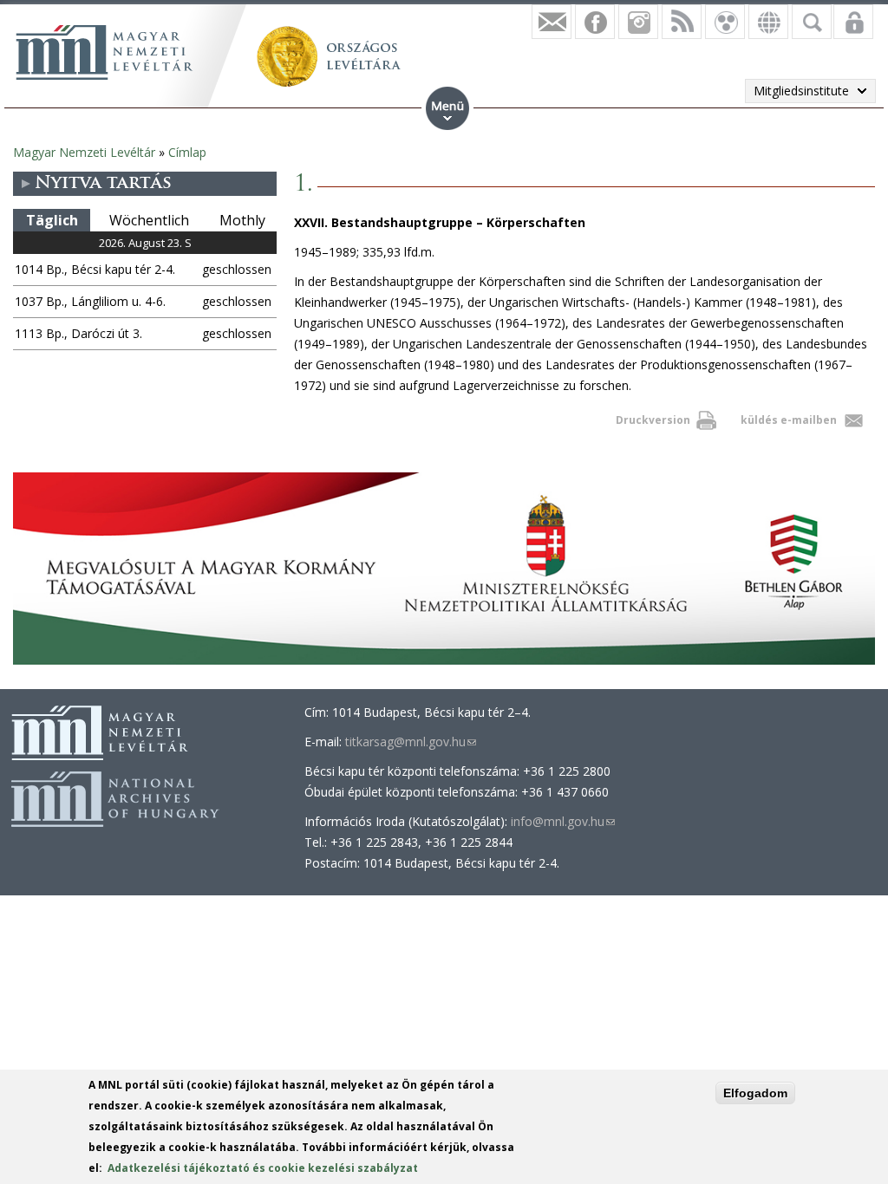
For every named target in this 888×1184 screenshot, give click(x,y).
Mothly (242, 220)
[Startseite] (104, 52)
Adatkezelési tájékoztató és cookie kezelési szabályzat (263, 1168)
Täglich (52, 220)
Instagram (638, 21)
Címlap (187, 152)
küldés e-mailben (789, 420)
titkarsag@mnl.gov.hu (410, 741)
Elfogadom (755, 1093)
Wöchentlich (149, 220)
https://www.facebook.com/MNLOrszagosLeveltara (595, 21)
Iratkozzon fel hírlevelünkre (551, 21)
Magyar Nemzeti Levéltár (84, 152)
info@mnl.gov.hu (563, 821)
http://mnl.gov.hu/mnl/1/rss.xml (682, 21)
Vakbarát (725, 21)
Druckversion (653, 420)
